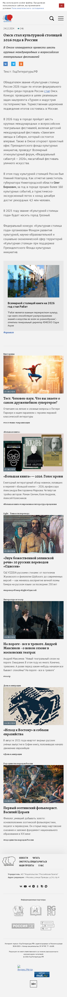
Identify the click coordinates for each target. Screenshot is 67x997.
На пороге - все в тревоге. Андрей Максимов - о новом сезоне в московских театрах (30, 648)
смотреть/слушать (28, 861)
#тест (6, 422)
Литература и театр (13, 599)
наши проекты (26, 865)
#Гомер (16, 590)
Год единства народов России (18, 763)
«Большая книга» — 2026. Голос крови (33, 476)
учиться (42, 861)
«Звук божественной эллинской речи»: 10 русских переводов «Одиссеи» (28, 562)
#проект (8, 332)
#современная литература (33, 504)
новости (23, 857)
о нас (41, 865)
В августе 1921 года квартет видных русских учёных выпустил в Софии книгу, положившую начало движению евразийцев (33, 744)
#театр (6, 676)
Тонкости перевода (19, 513)
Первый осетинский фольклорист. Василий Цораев (30, 810)
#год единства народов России (18, 840)
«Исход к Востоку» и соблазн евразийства (25, 732)
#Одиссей (31, 590)
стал (47, 91)
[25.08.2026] (33, 357)
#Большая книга (11, 504)
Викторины (9, 354)
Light (5, 513)
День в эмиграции (12, 685)
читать (36, 857)
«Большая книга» (11, 432)
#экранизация (23, 422)
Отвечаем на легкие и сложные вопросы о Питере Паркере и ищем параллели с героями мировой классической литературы (31, 412)
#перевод (8, 590)
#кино (12, 422)
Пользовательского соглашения (28, 8)
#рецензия (51, 504)
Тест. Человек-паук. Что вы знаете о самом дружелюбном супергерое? (31, 400)
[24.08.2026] (33, 602)
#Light (23, 590)
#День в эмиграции (12, 754)
